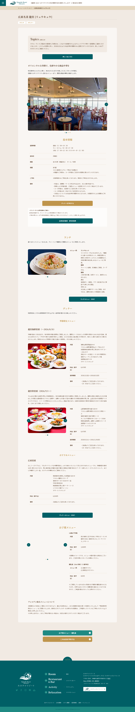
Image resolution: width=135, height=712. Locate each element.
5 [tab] (70, 132)
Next (106, 104)
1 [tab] (64, 132)
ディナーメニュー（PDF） (67, 515)
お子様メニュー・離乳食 (67, 633)
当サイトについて (49, 702)
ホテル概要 (66, 702)
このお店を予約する (67, 639)
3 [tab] (67, 133)
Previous (28, 104)
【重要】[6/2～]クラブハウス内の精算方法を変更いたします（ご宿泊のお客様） (56, 3)
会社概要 (58, 702)
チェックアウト (35, 708)
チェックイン (11, 708)
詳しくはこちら (67, 57)
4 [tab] (69, 132)
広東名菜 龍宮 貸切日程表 (67, 221)
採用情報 (74, 702)
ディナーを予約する (67, 203)
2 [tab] (66, 132)
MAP (109, 678)
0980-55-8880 (93, 681)
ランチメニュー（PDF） (88, 299)
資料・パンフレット (84, 702)
